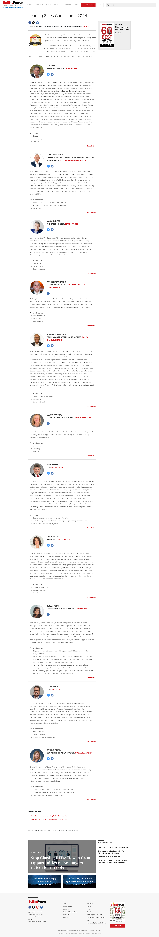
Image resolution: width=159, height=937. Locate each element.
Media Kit (66, 909)
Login (100, 5)
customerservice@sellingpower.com (37, 921)
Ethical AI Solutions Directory (96, 917)
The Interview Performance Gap (109, 857)
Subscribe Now (88, 5)
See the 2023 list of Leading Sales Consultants (49, 816)
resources (67, 5)
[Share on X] (33, 22)
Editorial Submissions (70, 912)
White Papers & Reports (94, 915)
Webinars (90, 904)
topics (30, 5)
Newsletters (90, 912)
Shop (88, 920)
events (48, 5)
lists (76, 5)
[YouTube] (37, 907)
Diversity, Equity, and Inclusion (96, 923)
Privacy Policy (97, 933)
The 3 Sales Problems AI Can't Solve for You (113, 847)
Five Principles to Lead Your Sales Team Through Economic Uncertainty (111, 852)
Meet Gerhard (67, 906)
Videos (89, 909)
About (65, 904)
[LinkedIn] (52, 74)
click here (85, 26)
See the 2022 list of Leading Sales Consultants (49, 819)
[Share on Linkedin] (37, 22)
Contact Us (66, 917)
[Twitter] (48, 74)
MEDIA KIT (20, 7)
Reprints (66, 915)
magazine (39, 5)
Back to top (91, 146)
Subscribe (117, 925)
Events (89, 906)
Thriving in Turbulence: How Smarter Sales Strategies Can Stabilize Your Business (112, 861)
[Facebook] (29, 907)
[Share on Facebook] (29, 22)
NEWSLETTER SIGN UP (9, 7)
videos (56, 5)
